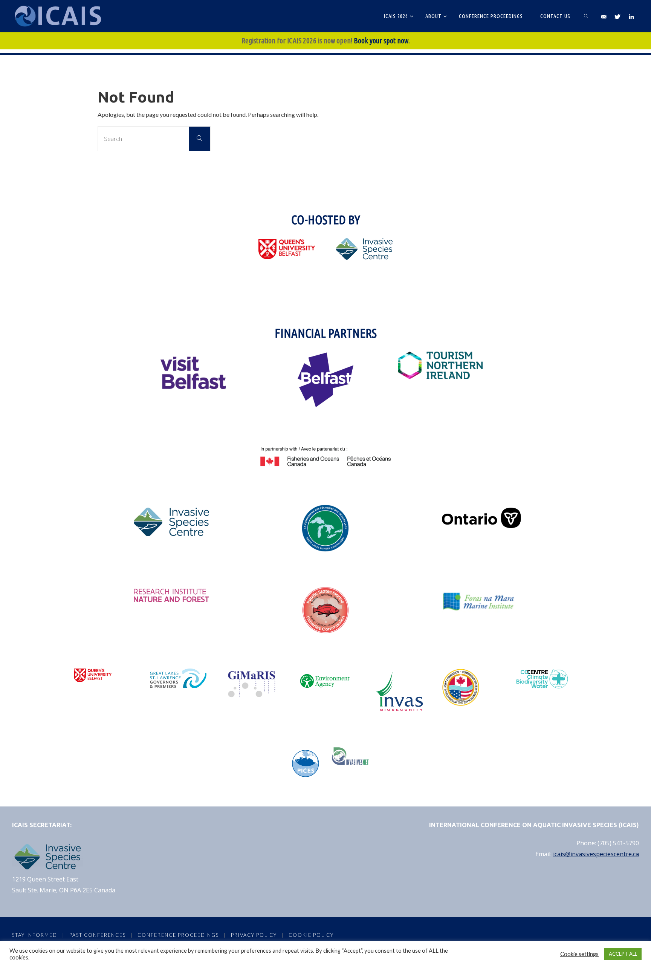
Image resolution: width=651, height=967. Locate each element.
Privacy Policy (254, 935)
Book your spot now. (382, 40)
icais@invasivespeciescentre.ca (596, 854)
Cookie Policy (311, 935)
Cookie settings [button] (579, 954)
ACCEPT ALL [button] (623, 954)
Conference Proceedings (178, 935)
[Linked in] (631, 16)
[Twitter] (617, 16)
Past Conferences (97, 935)
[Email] (603, 16)
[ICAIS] (59, 16)
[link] (586, 16)
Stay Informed (34, 935)
